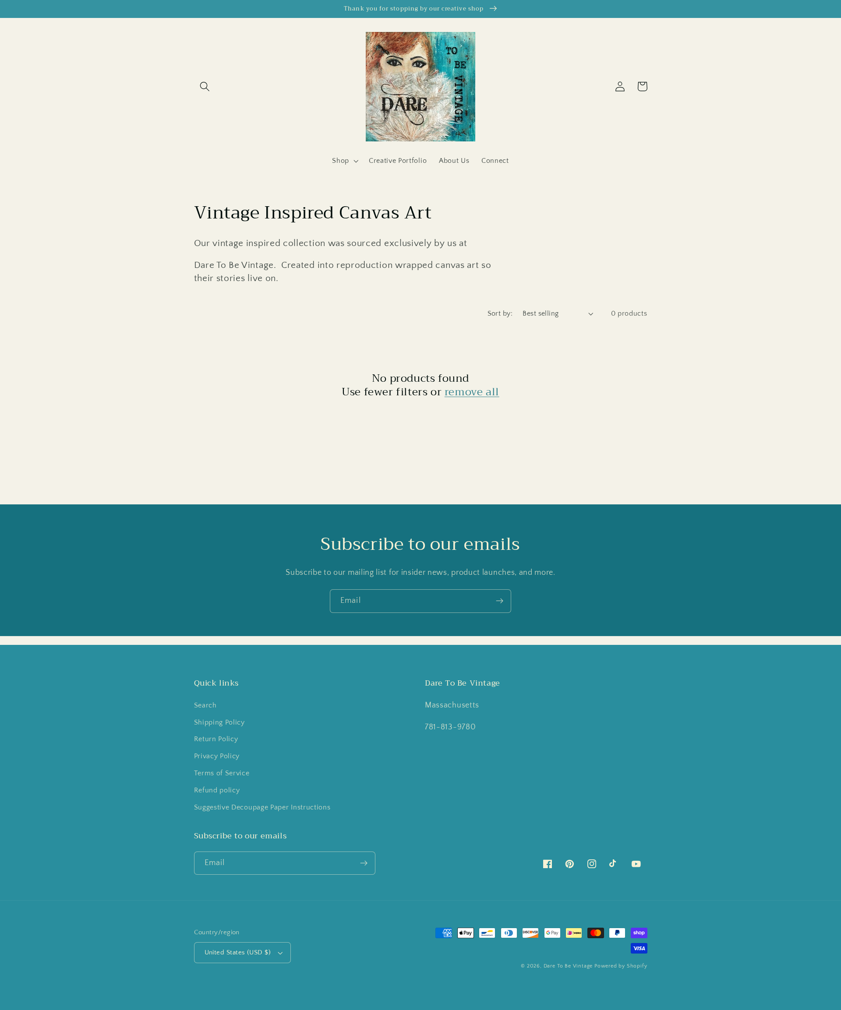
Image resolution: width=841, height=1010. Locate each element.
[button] (205, 86)
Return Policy (216, 739)
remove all (472, 392)
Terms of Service (222, 773)
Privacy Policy (217, 756)
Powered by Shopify (620, 966)
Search (205, 705)
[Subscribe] (499, 601)
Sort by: (500, 313)
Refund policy (217, 790)
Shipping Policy (219, 722)
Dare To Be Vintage (568, 966)
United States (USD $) (238, 952)
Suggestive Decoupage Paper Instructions (262, 807)
